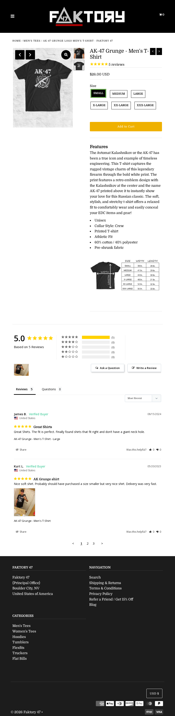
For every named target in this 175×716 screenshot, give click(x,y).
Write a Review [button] (146, 368)
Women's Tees (24, 631)
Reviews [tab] (22, 389)
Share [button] (22, 449)
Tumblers (20, 642)
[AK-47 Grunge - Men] (21, 370)
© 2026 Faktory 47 (26, 712)
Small (98, 93)
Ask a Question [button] (110, 368)
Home (16, 40)
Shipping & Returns (105, 583)
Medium (118, 93)
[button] (151, 449)
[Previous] (20, 54)
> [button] (102, 543)
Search (95, 577)
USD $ (154, 693)
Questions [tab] (49, 389)
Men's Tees (32, 40)
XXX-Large (145, 105)
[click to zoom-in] (66, 54)
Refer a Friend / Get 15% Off (111, 599)
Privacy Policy (100, 594)
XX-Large (121, 105)
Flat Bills (19, 659)
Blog (92, 605)
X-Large (99, 105)
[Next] (30, 54)
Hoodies (19, 637)
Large (138, 93)
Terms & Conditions (105, 588)
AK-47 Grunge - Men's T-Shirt (32, 439)
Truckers (20, 653)
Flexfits (18, 648)
